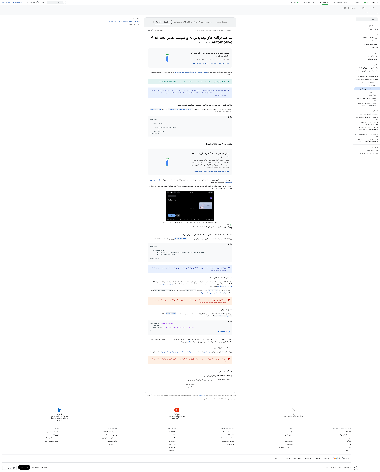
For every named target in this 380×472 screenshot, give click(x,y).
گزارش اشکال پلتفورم (52, 431)
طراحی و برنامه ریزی (341, 2)
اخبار (350, 444)
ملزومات (357, 2)
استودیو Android (18, 2)
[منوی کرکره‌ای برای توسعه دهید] (319, 2)
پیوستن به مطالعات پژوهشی (51, 441)
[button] (367, 47)
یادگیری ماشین (289, 435)
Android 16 (172, 435)
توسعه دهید (325, 2)
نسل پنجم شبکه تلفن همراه (286, 447)
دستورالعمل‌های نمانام (331, 467)
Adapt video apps (170, 81)
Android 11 (172, 450)
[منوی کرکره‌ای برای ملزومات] (352, 2)
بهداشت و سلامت (288, 438)
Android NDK (113, 444)
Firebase (308, 458)
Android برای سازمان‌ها (345, 435)
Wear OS (231, 435)
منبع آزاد (349, 441)
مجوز (339, 467)
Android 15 (172, 438)
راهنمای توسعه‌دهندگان (111, 435)
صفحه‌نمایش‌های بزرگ (228, 431)
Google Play (310, 2)
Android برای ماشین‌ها (228, 441)
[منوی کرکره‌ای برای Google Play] (303, 2)
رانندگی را (207, 352)
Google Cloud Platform (293, 458)
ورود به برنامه (6, 2)
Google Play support (52, 438)
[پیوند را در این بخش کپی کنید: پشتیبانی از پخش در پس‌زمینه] (208, 277)
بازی (291, 431)
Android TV (230, 444)
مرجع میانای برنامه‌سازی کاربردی (109, 438)
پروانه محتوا (202, 395)
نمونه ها (367, 13)
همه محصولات (279, 458)
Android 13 (172, 444)
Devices (364, 8)
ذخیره (220, 302)
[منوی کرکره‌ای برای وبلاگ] (290, 2)
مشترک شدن (24, 467)
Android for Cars (349, 8)
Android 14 (172, 441)
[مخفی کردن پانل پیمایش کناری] (356, 468)
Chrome (317, 458)
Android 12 (172, 447)
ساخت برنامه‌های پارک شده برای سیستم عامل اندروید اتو (191, 72)
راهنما (376, 13)
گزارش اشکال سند (53, 435)
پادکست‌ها (348, 450)
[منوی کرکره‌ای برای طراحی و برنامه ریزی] (333, 2)
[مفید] (152, 30)
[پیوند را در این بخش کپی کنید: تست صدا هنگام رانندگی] (212, 347)
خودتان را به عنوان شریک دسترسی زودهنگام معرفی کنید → (211, 63)
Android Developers (226, 30)
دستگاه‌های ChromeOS (227, 438)
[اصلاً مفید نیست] (149, 30)
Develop (374, 8)
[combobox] (56, 2)
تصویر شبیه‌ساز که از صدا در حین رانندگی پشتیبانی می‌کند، (177, 352)
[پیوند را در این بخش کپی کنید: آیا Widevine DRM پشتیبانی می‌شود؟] (201, 376)
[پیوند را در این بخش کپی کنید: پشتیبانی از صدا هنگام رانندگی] (202, 144)
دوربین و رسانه (289, 441)
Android (348, 431)
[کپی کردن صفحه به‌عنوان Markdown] (202, 42)
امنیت (349, 438)
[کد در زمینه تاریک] (228, 117)
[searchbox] (367, 19)
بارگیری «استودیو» (112, 441)
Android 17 (172, 431)
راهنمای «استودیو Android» (109, 431)
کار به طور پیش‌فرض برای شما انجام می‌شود (212, 293)
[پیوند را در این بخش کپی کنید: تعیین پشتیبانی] (219, 309)
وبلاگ (294, 2)
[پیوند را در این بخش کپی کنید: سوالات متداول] (217, 371)
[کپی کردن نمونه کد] (231, 117)
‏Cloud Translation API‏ (192, 22)
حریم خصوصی (289, 444)
